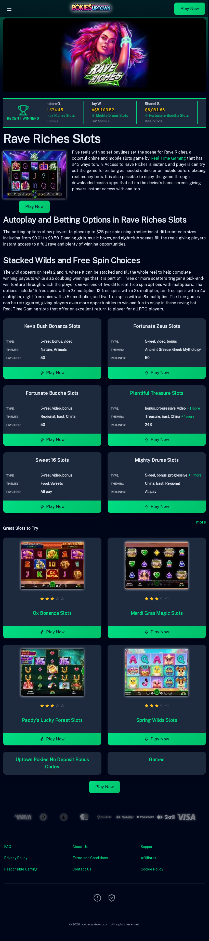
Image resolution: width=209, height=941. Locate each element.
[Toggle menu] (9, 9)
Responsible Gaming (20, 869)
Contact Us (81, 869)
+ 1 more (193, 408)
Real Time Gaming (168, 158)
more (201, 522)
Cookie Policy (152, 869)
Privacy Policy (15, 858)
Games (156, 759)
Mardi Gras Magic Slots (157, 613)
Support (147, 847)
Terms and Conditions (90, 858)
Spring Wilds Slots (156, 720)
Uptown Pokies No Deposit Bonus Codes (52, 763)
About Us (80, 847)
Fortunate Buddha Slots (163, 115)
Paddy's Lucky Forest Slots (52, 720)
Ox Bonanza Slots (52, 613)
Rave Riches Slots (54, 115)
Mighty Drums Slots (106, 115)
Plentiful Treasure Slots (157, 393)
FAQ (7, 847)
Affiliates (148, 858)
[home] (94, 13)
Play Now (189, 8)
